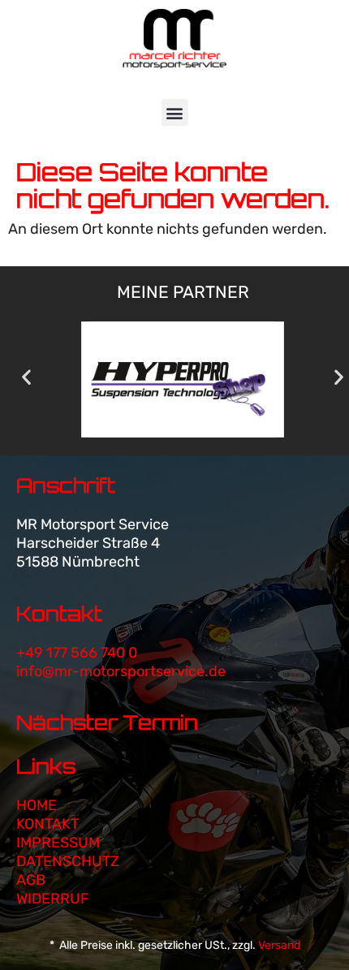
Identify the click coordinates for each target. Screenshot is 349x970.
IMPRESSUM (58, 842)
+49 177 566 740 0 (76, 653)
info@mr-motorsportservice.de (121, 671)
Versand (279, 945)
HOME (36, 805)
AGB (30, 880)
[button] (175, 112)
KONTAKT (47, 824)
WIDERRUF (52, 898)
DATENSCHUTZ (67, 861)
